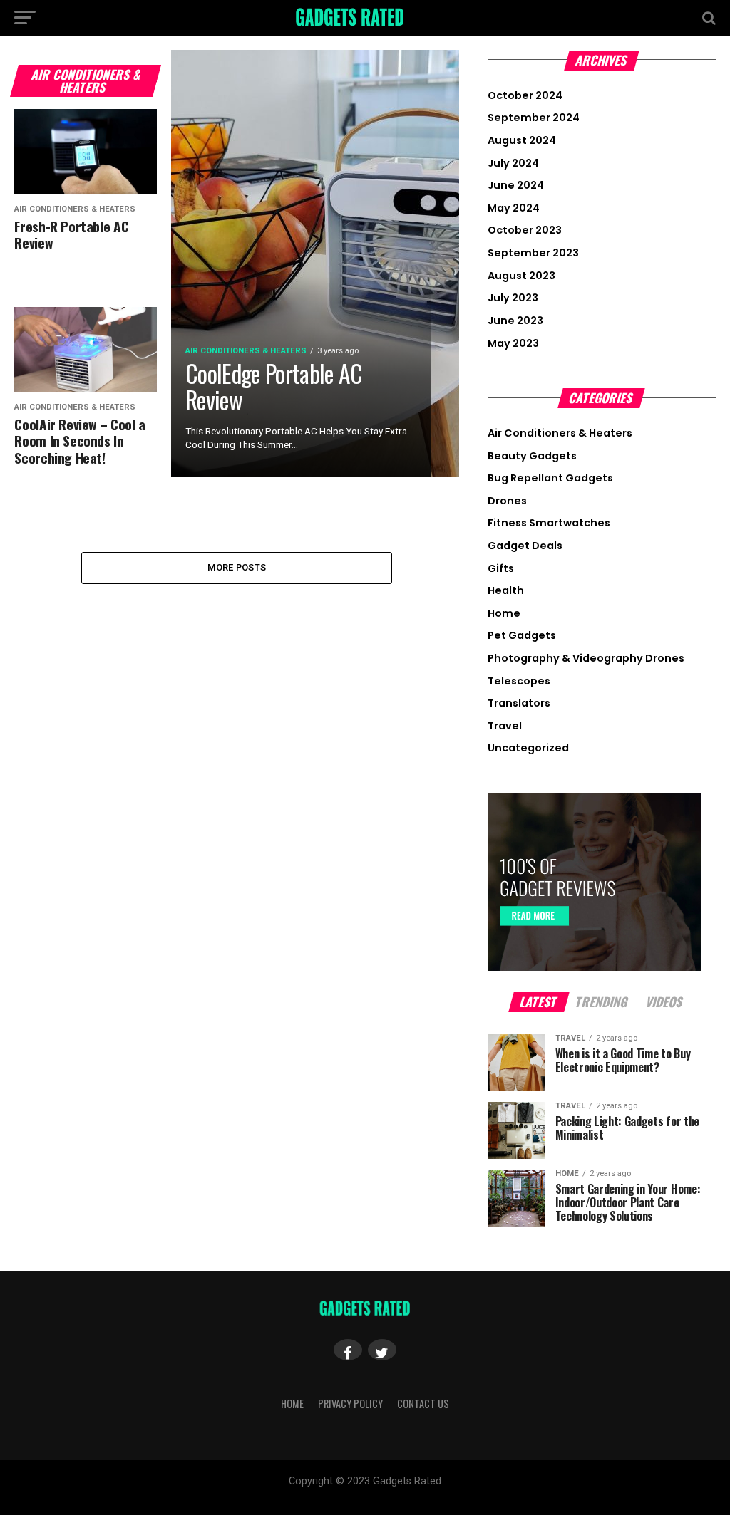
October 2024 (525, 95)
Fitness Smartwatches (549, 523)
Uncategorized (528, 748)
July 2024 (513, 163)
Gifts (501, 568)
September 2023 (533, 253)
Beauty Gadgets (532, 456)
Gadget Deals (525, 545)
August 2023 (521, 276)
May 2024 (514, 208)
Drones (507, 501)
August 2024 (522, 140)
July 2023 (513, 298)
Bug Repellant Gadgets (550, 478)
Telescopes (519, 681)
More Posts (237, 567)
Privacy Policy (350, 1403)
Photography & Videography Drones (586, 658)
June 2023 (515, 320)
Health (506, 590)
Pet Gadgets (522, 635)
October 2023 (525, 230)
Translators (519, 703)
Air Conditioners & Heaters (560, 433)
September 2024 (534, 117)
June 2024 (516, 185)
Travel (505, 726)
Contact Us (423, 1403)
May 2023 (513, 343)
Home (504, 613)
